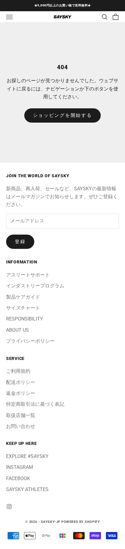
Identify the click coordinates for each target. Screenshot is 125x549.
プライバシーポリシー (30, 341)
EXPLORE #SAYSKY (27, 456)
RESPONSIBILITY (24, 319)
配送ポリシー (20, 382)
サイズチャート (23, 308)
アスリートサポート (28, 275)
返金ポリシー (20, 393)
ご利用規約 (18, 371)
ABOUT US (17, 330)
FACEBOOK (18, 478)
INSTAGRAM (19, 467)
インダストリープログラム (35, 286)
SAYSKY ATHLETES (27, 489)
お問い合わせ (20, 426)
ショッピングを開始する (62, 115)
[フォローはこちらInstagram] (9, 506)
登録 (20, 241)
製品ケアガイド (23, 297)
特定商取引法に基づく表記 (35, 404)
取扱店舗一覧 (20, 415)
